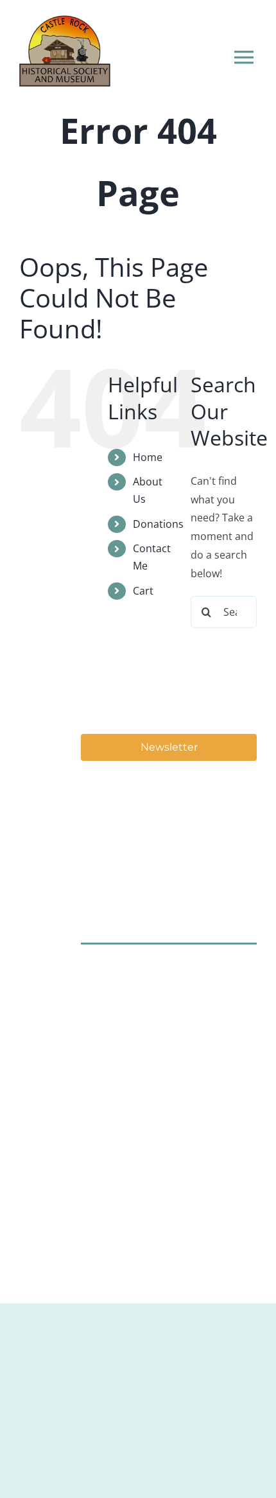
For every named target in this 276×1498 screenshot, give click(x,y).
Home (147, 457)
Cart (143, 591)
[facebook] (94, 970)
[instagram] (132, 970)
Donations (158, 524)
